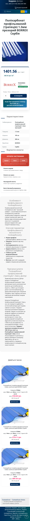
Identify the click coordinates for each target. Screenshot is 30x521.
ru (26, 11)
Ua (22, 11)
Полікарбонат (6, 500)
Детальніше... (15, 402)
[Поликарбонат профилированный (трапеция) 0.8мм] (15, 375)
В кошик (18, 96)
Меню (8, 11)
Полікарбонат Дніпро (18, 500)
